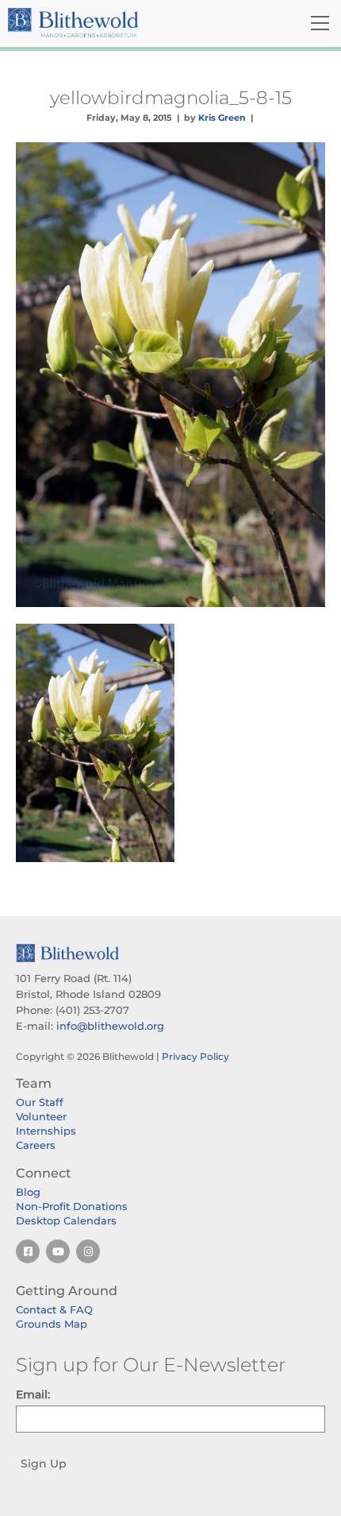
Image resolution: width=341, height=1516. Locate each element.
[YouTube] (58, 1251)
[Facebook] (28, 1251)
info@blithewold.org (110, 1025)
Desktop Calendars (66, 1220)
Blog (28, 1191)
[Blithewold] (118, 22)
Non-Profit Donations (72, 1206)
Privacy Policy (195, 1056)
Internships (46, 1130)
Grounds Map (51, 1323)
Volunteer (41, 1116)
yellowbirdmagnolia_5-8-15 (171, 98)
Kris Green (222, 117)
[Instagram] (88, 1251)
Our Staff (39, 1102)
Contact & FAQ (54, 1309)
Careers (36, 1145)
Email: (33, 1394)
